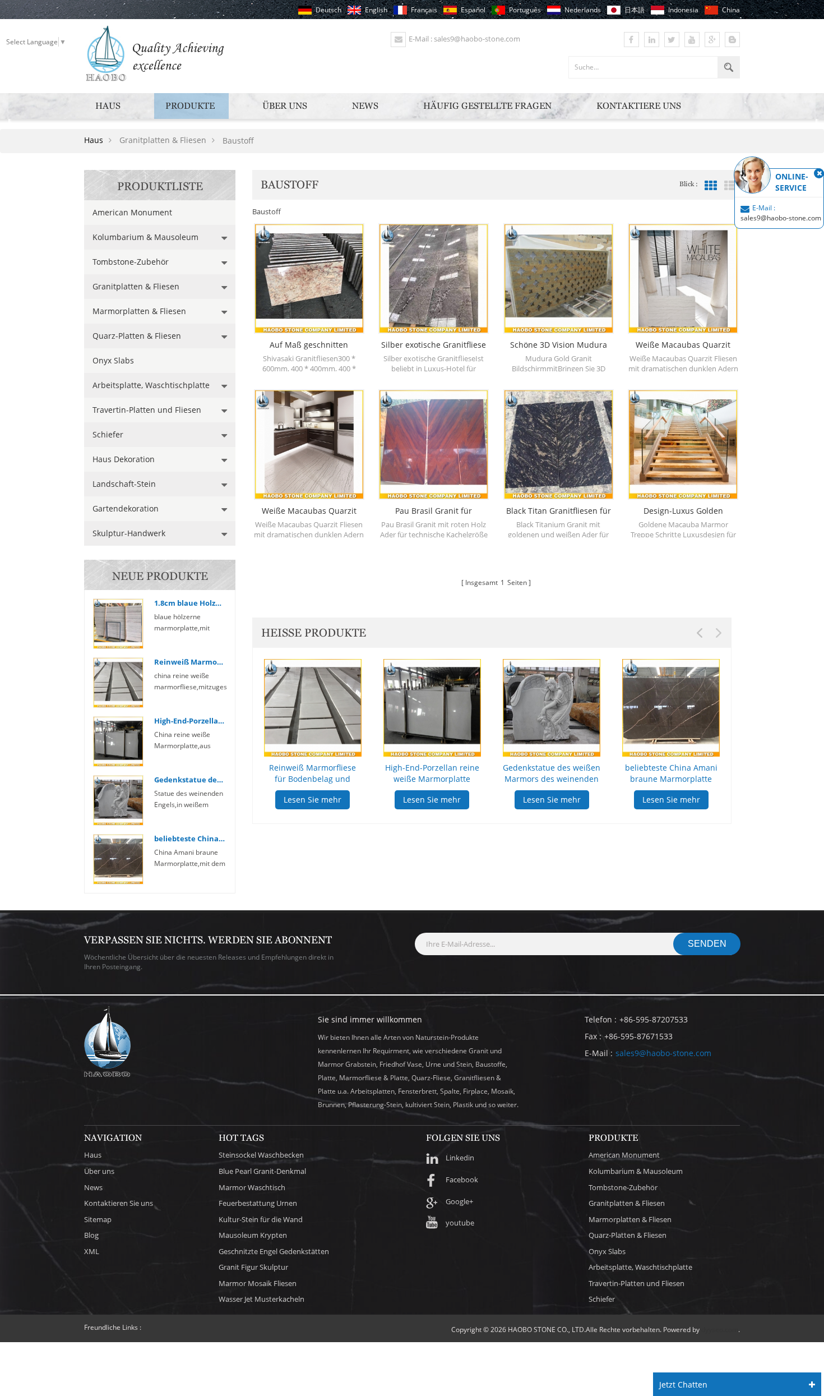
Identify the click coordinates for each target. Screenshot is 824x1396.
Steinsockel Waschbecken (261, 1155)
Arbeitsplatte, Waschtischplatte (151, 385)
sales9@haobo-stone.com (663, 1053)
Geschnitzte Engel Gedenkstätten (274, 1251)
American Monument (132, 212)
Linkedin (460, 1158)
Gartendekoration (125, 508)
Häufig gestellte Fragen (487, 105)
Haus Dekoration (123, 459)
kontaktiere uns (638, 105)
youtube (460, 1223)
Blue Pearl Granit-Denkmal (262, 1171)
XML (91, 1251)
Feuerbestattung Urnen (258, 1203)
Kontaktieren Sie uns (118, 1203)
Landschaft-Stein (124, 483)
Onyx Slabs (113, 360)
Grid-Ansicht (710, 185)
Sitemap (98, 1219)
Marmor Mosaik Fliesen (258, 1283)
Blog (91, 1235)
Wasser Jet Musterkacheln (261, 1299)
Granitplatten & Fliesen (135, 286)
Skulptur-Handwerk (128, 533)
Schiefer (107, 434)
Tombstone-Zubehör (130, 261)
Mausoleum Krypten (253, 1235)
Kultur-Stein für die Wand (261, 1219)
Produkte (190, 105)
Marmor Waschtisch (252, 1187)
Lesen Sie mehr (312, 799)
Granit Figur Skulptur (253, 1267)
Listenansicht (730, 185)
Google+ (459, 1201)
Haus (108, 105)
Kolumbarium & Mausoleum (145, 237)
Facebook (462, 1179)
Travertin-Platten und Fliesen (146, 409)
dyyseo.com (719, 1329)
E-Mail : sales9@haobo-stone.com (464, 39)
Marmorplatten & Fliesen (139, 311)
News (365, 105)
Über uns (284, 105)
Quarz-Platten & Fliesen (136, 335)
